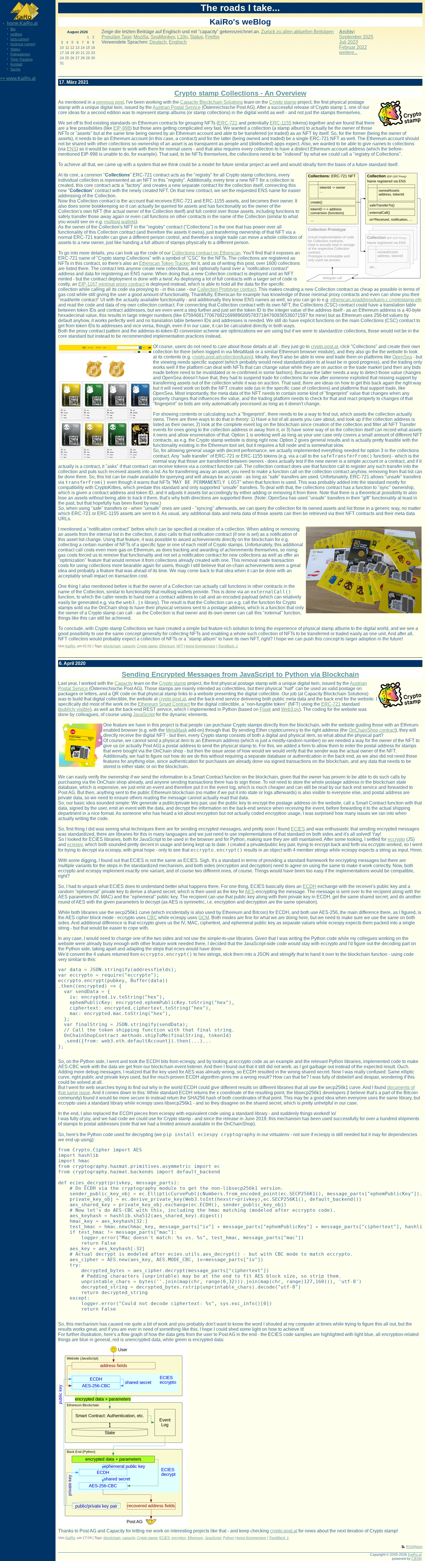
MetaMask (176, 730)
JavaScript (144, 714)
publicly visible (75, 709)
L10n (182, 36)
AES (249, 891)
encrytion (178, 1538)
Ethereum (167, 646)
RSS (409, 1547)
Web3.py (290, 709)
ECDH (309, 886)
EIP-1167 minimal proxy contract (111, 284)
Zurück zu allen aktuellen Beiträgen (297, 31)
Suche (15, 69)
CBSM (416, 1559)
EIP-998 (121, 128)
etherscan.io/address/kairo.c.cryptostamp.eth (376, 299)
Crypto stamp (282, 102)
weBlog (16, 34)
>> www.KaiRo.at (18, 78)
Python (228, 1538)
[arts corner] (19, 39)
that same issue (74, 1092)
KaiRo (70, 646)
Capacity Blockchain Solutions (211, 102)
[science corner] (22, 44)
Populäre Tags (116, 36)
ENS (72, 148)
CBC (152, 917)
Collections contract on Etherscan (206, 252)
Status (196, 36)
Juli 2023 (348, 42)
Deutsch (158, 42)
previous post (110, 102)
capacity (128, 646)
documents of (401, 1087)
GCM (203, 917)
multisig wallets (120, 221)
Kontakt (16, 64)
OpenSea (402, 356)
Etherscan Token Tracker (164, 263)
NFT (179, 646)
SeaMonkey (163, 36)
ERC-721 (227, 122)
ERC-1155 (280, 122)
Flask (265, 709)
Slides (15, 49)
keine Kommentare (200, 646)
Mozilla (141, 36)
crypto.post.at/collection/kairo (222, 356)
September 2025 (356, 36)
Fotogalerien (20, 54)
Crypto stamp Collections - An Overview (240, 93)
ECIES (298, 828)
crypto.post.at (324, 346)
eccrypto (396, 839)
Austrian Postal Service (177, 107)
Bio (13, 29)
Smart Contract (174, 704)
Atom (418, 1547)
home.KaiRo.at (22, 23)
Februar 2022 (353, 47)
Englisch (178, 42)
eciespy (75, 844)
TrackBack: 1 (228, 646)
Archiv (346, 31)
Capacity (123, 683)
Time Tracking (21, 59)
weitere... (348, 52)
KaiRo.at (415, 1555)
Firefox (212, 36)
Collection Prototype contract (226, 289)
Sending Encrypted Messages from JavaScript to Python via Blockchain (240, 674)
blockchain (112, 646)
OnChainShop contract (372, 730)
